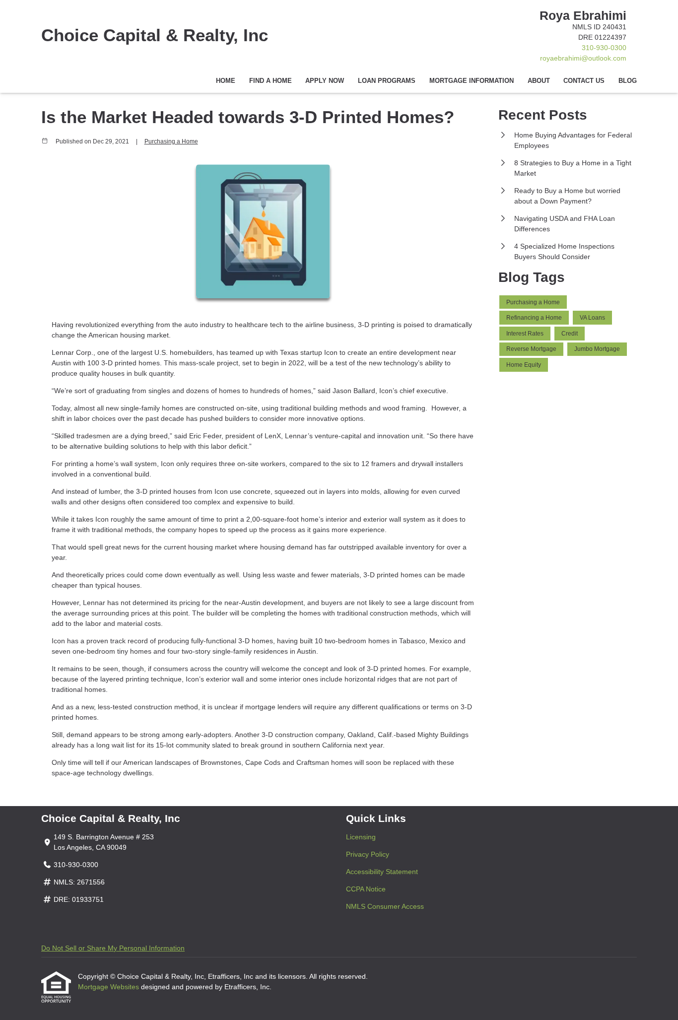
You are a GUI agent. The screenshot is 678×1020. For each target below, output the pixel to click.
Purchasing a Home (171, 141)
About (539, 80)
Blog (627, 80)
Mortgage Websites (109, 987)
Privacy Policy (367, 854)
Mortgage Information (471, 80)
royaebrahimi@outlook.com (583, 58)
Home (225, 80)
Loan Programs (386, 80)
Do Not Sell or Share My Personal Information (113, 948)
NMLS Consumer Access (385, 906)
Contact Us (584, 80)
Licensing (361, 837)
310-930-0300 (604, 48)
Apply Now (324, 80)
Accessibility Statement (382, 872)
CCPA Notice (366, 889)
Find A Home (270, 80)
